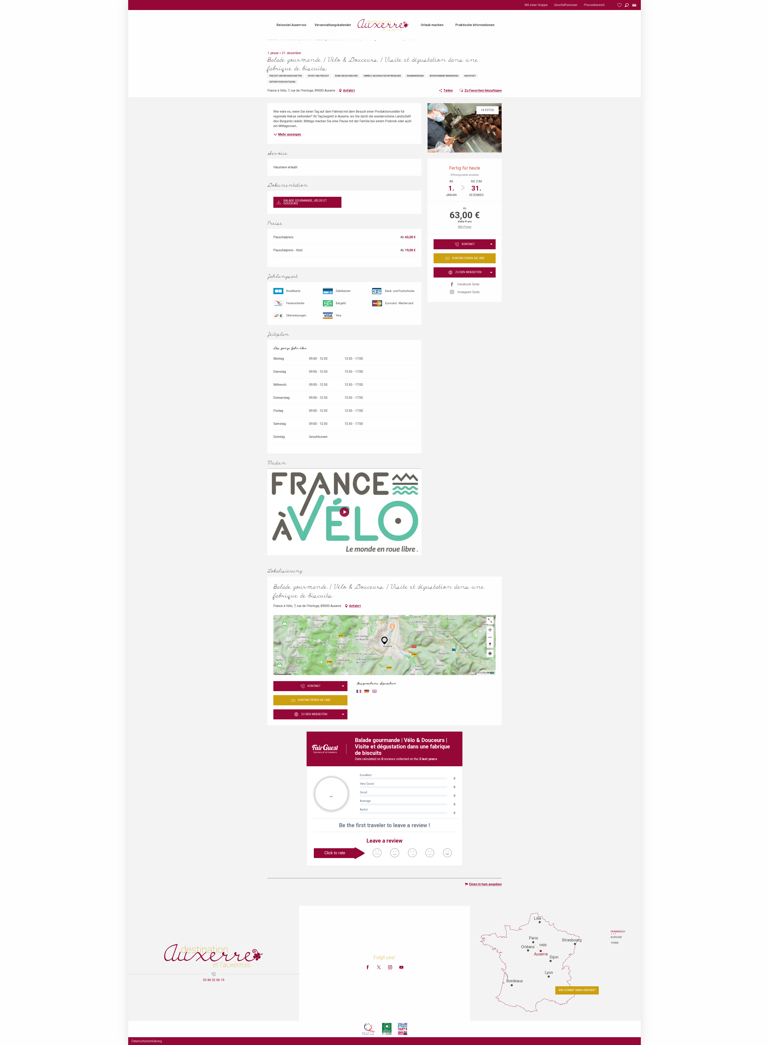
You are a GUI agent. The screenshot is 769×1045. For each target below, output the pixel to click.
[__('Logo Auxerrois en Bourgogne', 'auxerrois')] (213, 955)
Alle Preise (464, 226)
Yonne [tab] (615, 942)
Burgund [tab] (616, 937)
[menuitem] (291, 25)
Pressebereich (594, 5)
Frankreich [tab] (616, 931)
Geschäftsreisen (565, 5)
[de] (634, 5)
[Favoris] (620, 5)
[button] (626, 5)
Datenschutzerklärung (146, 1041)
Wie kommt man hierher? (577, 990)
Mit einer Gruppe (536, 5)
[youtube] (344, 512)
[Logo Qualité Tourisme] (369, 1029)
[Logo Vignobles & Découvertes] (387, 1029)
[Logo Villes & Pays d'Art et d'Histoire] (402, 1029)
